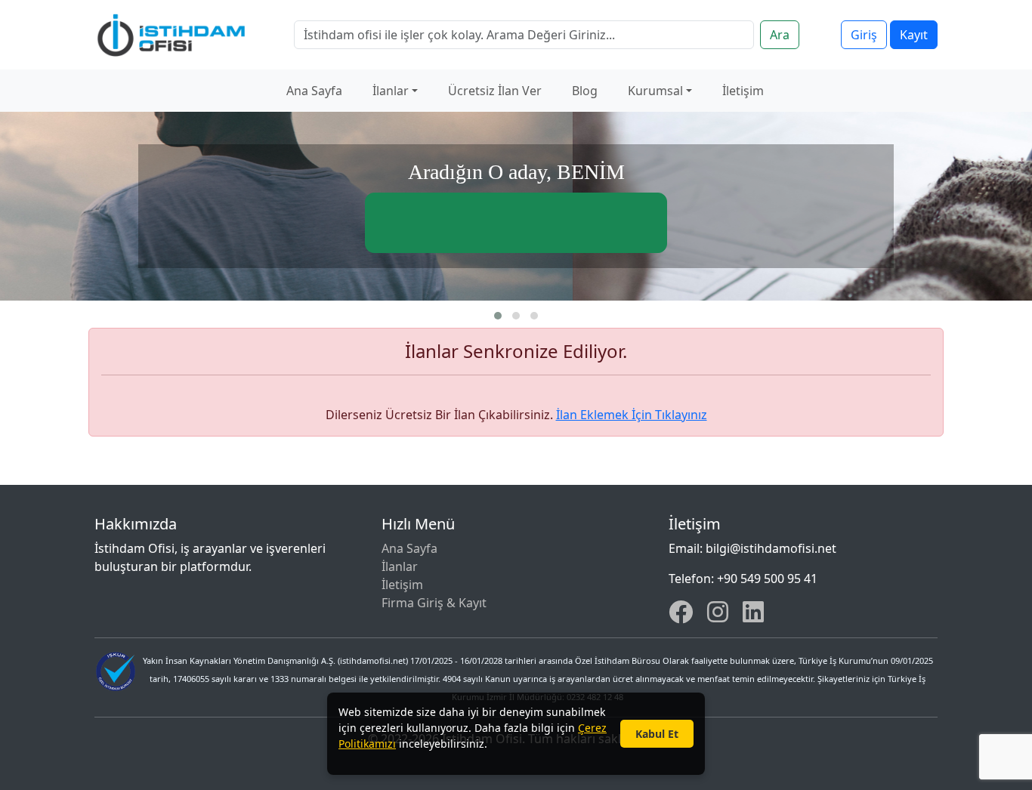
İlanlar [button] (390, 90)
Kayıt (914, 34)
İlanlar (400, 566)
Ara (779, 34)
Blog (585, 90)
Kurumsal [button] (655, 90)
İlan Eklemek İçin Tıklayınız (631, 414)
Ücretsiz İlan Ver (495, 90)
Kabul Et (656, 734)
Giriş (864, 34)
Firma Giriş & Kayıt (434, 602)
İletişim (743, 90)
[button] (498, 315)
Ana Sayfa (314, 90)
